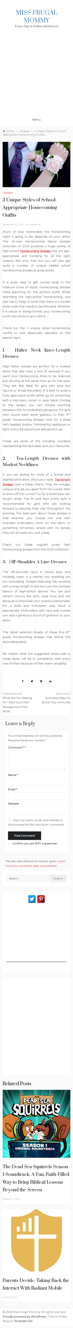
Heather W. (35, 224)
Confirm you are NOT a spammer (34, 843)
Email (12, 789)
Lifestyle (8, 192)
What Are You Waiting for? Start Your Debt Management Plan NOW (17, 704)
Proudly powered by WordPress (24, 1316)
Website (13, 803)
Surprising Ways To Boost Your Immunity (56, 700)
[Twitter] (32, 899)
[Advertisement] (36, 75)
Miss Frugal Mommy (36, 17)
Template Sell (23, 1321)
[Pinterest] (41, 899)
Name (13, 775)
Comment (16, 747)
